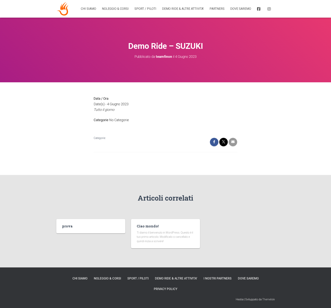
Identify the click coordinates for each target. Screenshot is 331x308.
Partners (217, 9)
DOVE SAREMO (240, 9)
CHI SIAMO (88, 9)
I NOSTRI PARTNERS (218, 278)
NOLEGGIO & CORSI (115, 9)
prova (67, 226)
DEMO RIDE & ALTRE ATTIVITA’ (183, 9)
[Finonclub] (63, 9)
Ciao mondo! (148, 226)
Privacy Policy (165, 289)
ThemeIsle (268, 299)
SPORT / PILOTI (145, 9)
